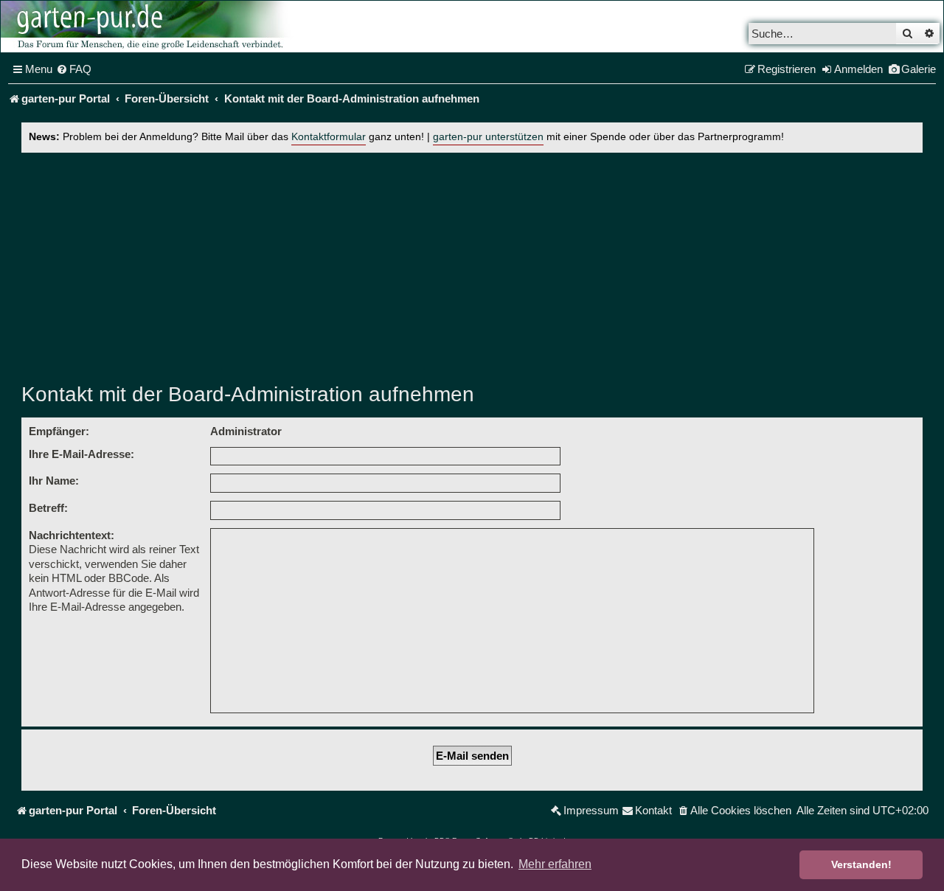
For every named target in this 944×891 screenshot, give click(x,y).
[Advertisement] (472, 263)
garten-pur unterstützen (488, 136)
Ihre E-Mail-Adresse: (81, 454)
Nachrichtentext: (71, 535)
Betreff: (48, 508)
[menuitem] (73, 69)
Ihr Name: (54, 480)
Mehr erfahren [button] (554, 864)
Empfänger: (59, 431)
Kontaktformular (328, 136)
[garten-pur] (148, 26)
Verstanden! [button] (861, 864)
